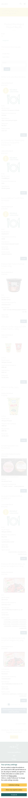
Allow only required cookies (14, 790)
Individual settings (14, 785)
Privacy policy (13, 776)
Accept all (14, 795)
